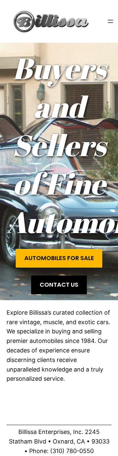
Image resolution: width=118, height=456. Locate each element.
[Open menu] (110, 21)
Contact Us (59, 284)
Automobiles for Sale (59, 258)
